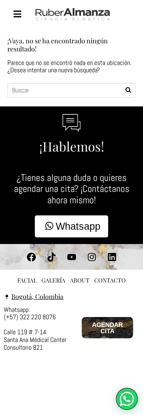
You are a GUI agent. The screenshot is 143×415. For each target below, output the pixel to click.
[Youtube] (71, 257)
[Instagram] (91, 257)
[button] (127, 399)
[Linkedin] (112, 257)
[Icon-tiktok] (51, 257)
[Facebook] (31, 257)
